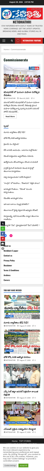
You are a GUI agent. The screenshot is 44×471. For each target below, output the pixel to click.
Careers (7, 280)
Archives (7, 275)
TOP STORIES (25, 441)
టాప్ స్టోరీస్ (9, 316)
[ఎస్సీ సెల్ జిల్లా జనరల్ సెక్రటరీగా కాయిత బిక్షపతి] (22, 376)
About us (7, 245)
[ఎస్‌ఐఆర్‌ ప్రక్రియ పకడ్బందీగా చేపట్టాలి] (22, 413)
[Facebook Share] (3, 234)
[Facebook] (5, 235)
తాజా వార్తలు (32, 86)
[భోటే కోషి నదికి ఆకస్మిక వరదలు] (22, 342)
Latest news (10, 86)
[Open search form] (12, 40)
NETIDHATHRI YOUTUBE (32, 40)
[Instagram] (11, 235)
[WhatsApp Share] (3, 228)
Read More (11, 116)
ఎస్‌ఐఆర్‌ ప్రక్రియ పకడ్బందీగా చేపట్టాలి (20, 428)
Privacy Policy (9, 260)
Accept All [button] (23, 465)
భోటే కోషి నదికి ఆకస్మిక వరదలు (17, 357)
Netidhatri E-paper (11, 250)
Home (14, 441)
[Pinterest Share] (3, 239)
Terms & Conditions (11, 270)
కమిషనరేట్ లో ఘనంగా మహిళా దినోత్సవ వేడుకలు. (22, 77)
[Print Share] (3, 244)
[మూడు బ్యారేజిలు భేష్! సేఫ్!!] (22, 307)
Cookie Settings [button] (10, 465)
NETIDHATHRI (22, 21)
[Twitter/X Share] (3, 223)
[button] (3, 40)
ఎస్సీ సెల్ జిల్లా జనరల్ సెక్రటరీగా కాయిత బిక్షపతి (21, 393)
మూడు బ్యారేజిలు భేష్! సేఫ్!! (16, 322)
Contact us (8, 255)
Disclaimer (8, 265)
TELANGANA (21, 86)
